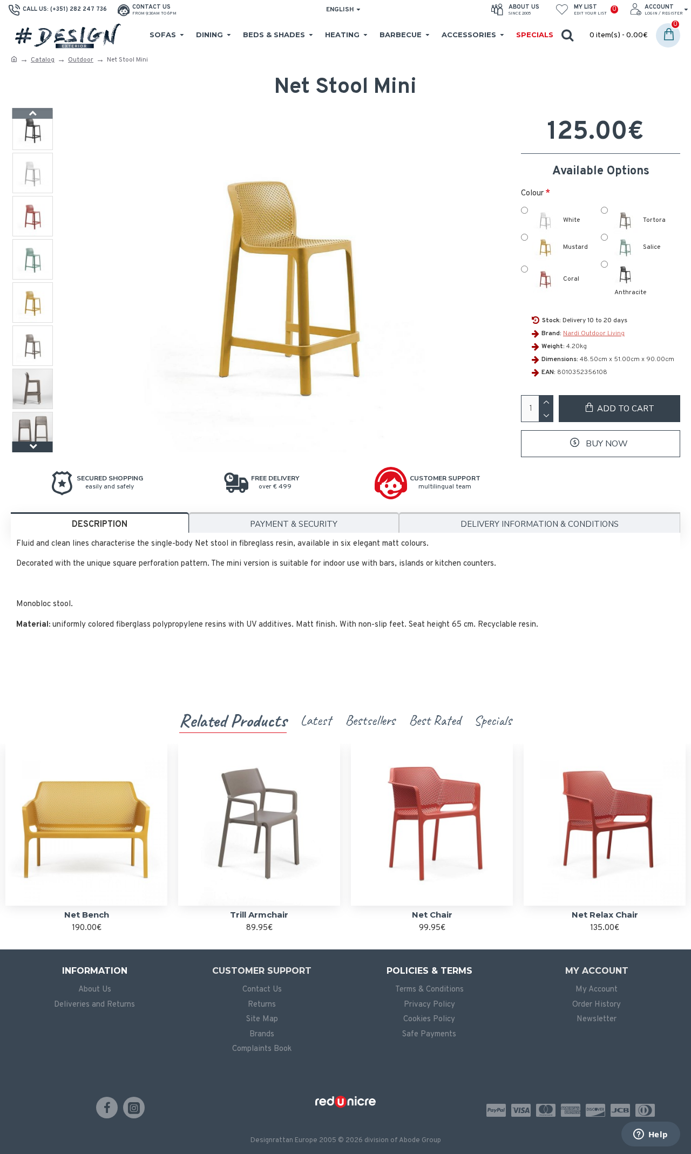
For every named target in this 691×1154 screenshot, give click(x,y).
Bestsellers (370, 720)
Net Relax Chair (605, 914)
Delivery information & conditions (539, 524)
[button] (32, 113)
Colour (532, 193)
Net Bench (86, 914)
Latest (315, 720)
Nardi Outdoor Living (594, 333)
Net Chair (432, 914)
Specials (493, 720)
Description (99, 524)
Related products (233, 720)
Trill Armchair (259, 914)
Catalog (43, 60)
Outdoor (80, 60)
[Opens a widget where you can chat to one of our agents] (650, 1135)
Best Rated (434, 720)
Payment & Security (293, 524)
